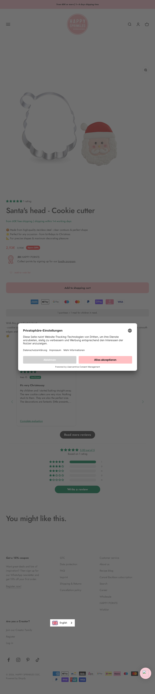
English (63, 622)
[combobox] (62, 623)
